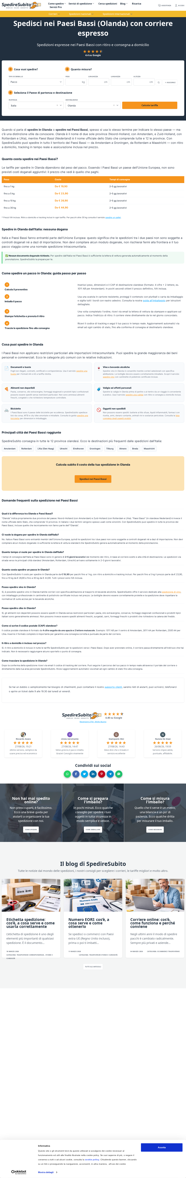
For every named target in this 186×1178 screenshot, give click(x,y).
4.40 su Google (113, 717)
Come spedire (56, 3)
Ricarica (136, 3)
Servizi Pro (56, 7)
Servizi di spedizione (80, 3)
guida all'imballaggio (154, 300)
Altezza (137, 76)
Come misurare (155, 829)
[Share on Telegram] (110, 774)
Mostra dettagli (46, 1172)
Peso (68, 76)
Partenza (13, 100)
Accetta (162, 1147)
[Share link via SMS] (118, 774)
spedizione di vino (171, 592)
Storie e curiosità (109, 955)
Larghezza (115, 76)
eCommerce (162, 951)
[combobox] (36, 105)
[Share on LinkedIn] (93, 774)
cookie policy (92, 1159)
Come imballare (93, 829)
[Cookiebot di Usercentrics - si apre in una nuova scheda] (19, 1172)
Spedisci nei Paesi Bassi (93, 479)
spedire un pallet (113, 217)
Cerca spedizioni (107, 3)
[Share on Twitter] (84, 774)
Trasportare (23, 955)
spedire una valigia (134, 395)
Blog (122, 3)
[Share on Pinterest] (101, 774)
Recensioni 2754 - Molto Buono (93, 721)
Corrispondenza (36, 955)
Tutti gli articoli (93, 967)
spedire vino (108, 377)
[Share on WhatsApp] (67, 774)
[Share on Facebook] (75, 774)
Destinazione (72, 100)
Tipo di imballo (16, 76)
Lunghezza (93, 76)
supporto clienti (113, 687)
